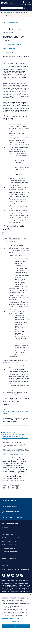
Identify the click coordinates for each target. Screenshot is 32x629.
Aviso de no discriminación (9, 531)
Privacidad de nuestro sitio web (10, 537)
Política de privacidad (18, 454)
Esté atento (7, 12)
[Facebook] (8, 575)
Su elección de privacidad (9, 544)
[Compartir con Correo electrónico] (4, 487)
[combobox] (12, 8)
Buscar (27, 8)
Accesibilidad (5, 527)
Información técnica (7, 562)
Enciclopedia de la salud (10, 22)
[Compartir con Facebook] (8, 487)
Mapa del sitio (5, 565)
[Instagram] (21, 575)
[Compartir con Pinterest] (17, 487)
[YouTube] (12, 575)
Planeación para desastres (9, 558)
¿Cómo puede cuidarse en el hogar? (13, 434)
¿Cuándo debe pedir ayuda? (11, 436)
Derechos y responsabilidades (10, 551)
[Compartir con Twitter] (12, 487)
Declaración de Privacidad (14, 618)
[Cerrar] (30, 595)
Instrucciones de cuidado (10, 432)
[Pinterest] (17, 575)
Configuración (16, 621)
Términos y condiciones (8, 548)
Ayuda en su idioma (7, 534)
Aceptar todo (16, 626)
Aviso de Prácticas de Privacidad (10, 541)
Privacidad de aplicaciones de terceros (12, 555)
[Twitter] (3, 575)
